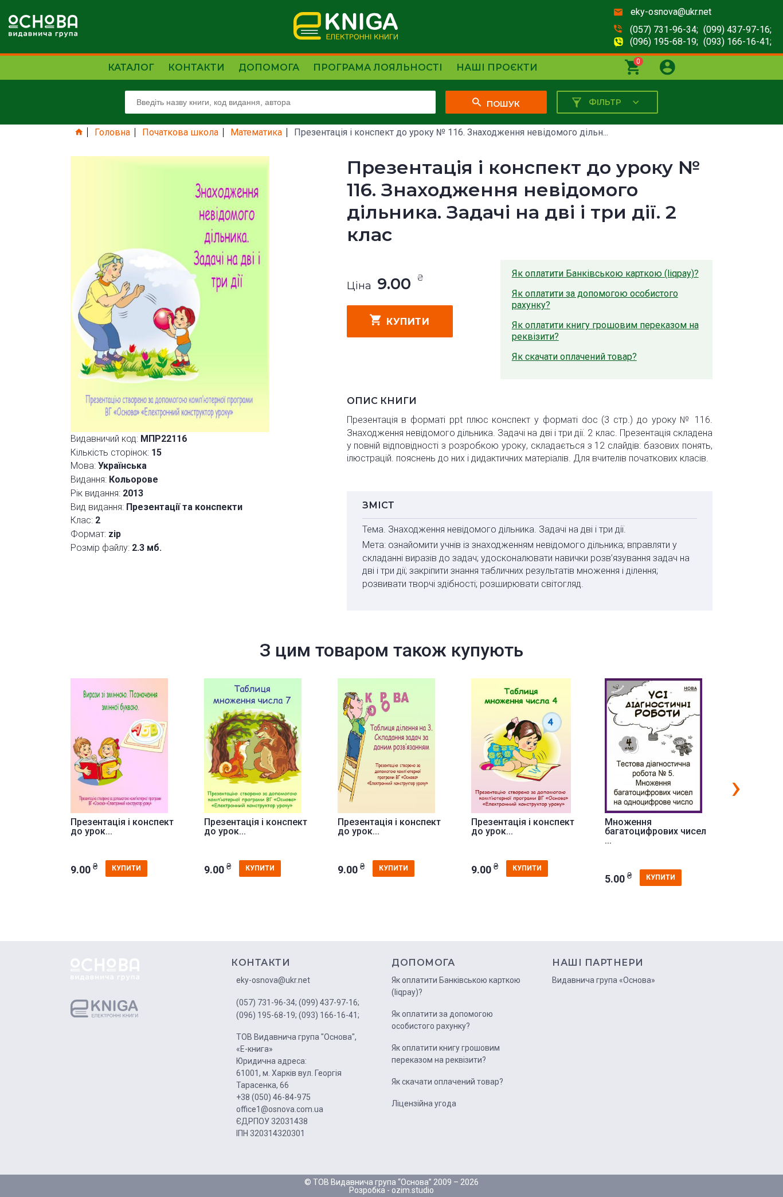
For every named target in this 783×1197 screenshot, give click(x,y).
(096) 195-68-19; (664, 41)
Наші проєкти (497, 67)
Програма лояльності (378, 67)
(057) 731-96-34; (664, 29)
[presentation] (736, 787)
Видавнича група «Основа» (603, 980)
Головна (112, 132)
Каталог (131, 67)
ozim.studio (412, 1190)
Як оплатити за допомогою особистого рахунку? (595, 299)
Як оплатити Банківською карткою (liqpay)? (605, 273)
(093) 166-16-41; (737, 41)
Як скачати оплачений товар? (574, 356)
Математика (256, 132)
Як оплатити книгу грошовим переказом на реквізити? (605, 331)
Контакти (196, 67)
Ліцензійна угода (423, 1103)
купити (407, 321)
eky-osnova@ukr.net (671, 11)
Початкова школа (180, 132)
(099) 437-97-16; (737, 29)
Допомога (268, 67)
